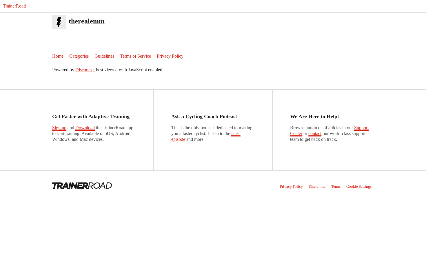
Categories (79, 56)
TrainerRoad (14, 5)
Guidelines (104, 56)
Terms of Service (135, 56)
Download (85, 127)
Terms (336, 186)
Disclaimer (317, 186)
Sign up (59, 127)
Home (57, 56)
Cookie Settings (359, 186)
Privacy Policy (170, 56)
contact (314, 133)
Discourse (84, 69)
